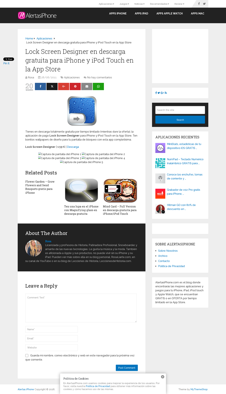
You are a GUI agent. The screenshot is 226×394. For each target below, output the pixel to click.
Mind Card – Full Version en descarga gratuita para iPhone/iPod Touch (119, 210)
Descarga (73, 146)
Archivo (162, 255)
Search (180, 119)
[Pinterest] (75, 86)
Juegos (124, 4)
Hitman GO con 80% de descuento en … (181, 207)
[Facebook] (40, 86)
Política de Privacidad (171, 266)
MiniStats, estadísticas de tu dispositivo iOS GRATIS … (184, 146)
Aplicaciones (106, 4)
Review (179, 4)
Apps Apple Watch (170, 13)
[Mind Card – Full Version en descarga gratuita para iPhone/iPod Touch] (120, 190)
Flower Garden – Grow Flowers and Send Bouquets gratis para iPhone (40, 187)
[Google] (63, 86)
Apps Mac (197, 13)
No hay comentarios (99, 77)
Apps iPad (141, 13)
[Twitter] (52, 86)
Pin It (6, 63)
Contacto (164, 261)
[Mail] (86, 86)
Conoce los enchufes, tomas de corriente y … (185, 176)
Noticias (139, 4)
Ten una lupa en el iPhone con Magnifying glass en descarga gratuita (81, 210)
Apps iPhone (118, 13)
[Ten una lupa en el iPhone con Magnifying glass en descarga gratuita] (81, 190)
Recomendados (159, 4)
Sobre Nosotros (168, 250)
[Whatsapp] (98, 86)
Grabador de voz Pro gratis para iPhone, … (183, 191)
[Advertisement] (183, 55)
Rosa (31, 77)
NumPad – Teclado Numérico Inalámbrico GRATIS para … (185, 161)
